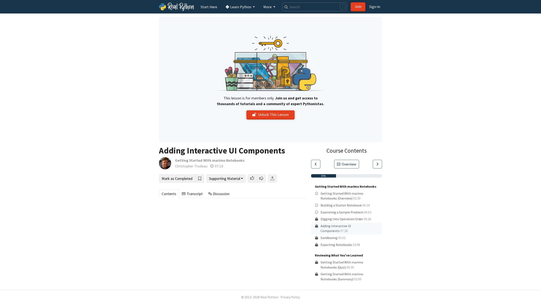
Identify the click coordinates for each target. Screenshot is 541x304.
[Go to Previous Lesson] (315, 164)
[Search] (285, 7)
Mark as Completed (177, 178)
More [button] (267, 6)
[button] (252, 178)
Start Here (209, 6)
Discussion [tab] (221, 193)
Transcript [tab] (195, 193)
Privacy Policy (290, 297)
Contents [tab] (169, 193)
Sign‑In (374, 6)
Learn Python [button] (240, 6)
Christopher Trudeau (191, 166)
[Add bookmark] (199, 178)
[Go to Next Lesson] (377, 164)
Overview (349, 164)
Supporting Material (224, 178)
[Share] (272, 178)
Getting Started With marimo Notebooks (210, 160)
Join (358, 6)
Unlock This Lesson (273, 114)
